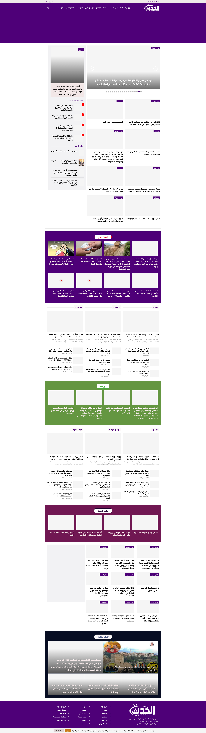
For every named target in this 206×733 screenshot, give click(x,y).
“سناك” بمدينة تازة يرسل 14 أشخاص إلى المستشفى (62, 116)
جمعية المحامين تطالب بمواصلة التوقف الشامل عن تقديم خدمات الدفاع (98, 351)
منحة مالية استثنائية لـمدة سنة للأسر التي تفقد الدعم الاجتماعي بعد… (137, 473)
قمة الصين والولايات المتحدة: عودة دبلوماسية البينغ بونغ (64, 161)
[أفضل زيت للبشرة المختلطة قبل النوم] (61, 522)
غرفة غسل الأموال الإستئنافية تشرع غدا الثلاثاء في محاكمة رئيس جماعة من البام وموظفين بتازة (146, 262)
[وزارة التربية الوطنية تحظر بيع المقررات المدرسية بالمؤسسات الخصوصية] (116, 473)
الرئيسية (128, 7)
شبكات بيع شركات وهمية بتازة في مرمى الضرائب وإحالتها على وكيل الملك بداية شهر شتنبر (124, 564)
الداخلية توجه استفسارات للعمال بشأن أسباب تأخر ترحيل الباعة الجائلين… (137, 351)
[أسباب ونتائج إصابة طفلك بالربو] (145, 522)
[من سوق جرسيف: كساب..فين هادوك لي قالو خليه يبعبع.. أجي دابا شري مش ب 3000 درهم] (117, 280)
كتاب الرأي (82, 713)
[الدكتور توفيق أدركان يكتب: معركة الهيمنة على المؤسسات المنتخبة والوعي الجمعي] (81, 172)
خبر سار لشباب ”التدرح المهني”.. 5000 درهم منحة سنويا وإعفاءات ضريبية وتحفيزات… (66, 335)
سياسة (115, 7)
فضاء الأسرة (82, 716)
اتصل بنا (158, 1)
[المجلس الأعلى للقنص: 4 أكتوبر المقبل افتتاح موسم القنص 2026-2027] (117, 397)
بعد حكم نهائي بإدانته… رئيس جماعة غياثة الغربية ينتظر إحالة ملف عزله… (60, 473)
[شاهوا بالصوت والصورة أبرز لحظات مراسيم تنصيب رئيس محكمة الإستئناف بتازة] (61, 280)
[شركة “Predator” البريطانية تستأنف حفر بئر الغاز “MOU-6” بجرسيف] (105, 176)
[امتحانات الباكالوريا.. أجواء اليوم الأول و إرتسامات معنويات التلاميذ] (145, 280)
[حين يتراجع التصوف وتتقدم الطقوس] (81, 153)
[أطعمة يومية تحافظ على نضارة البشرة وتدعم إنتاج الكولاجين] (89, 522)
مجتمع (98, 7)
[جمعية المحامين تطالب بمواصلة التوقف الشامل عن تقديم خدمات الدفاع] (116, 351)
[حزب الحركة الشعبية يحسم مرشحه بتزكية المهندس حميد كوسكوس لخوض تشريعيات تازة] (78, 484)
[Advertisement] (103, 28)
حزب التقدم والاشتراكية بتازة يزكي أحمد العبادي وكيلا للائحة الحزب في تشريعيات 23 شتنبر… (97, 619)
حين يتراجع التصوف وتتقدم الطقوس (64, 150)
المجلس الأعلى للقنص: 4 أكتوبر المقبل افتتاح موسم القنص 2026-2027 (118, 410)
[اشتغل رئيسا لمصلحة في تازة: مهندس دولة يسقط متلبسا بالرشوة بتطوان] (89, 248)
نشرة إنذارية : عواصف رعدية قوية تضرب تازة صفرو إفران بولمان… (123, 618)
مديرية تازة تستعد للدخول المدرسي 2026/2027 (62, 494)
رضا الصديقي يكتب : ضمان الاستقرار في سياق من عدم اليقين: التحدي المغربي (64, 182)
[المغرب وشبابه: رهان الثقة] (105, 109)
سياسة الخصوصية (59, 716)
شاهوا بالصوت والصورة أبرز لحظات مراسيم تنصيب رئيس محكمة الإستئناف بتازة (63, 293)
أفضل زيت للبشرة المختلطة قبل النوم (61, 533)
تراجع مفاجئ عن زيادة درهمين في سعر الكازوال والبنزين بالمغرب (64, 107)
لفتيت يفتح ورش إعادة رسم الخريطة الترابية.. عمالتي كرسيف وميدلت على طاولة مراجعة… (142, 335)
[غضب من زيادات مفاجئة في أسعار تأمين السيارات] (154, 493)
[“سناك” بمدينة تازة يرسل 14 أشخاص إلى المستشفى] (78, 117)
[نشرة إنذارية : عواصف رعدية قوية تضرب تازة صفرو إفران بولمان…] (122, 606)
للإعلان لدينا (151, 1)
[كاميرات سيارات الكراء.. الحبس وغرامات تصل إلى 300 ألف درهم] (78, 128)
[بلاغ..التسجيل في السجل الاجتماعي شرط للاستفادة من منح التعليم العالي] (116, 484)
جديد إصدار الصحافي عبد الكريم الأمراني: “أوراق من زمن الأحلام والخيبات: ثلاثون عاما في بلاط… (141, 688)
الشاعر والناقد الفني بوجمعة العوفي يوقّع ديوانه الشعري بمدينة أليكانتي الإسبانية (103, 688)
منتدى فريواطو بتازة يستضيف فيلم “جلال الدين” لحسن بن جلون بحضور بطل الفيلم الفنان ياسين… (67, 688)
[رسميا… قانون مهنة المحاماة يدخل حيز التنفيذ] (116, 362)
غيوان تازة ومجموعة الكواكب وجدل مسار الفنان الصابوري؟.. (135, 668)
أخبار (121, 7)
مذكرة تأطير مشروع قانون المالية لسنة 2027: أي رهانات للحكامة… (60, 359)
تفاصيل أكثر (58, 730)
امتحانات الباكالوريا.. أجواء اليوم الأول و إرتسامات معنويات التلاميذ (146, 293)
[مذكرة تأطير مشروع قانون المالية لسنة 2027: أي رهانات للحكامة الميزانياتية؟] (78, 360)
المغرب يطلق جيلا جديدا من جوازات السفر (138, 372)
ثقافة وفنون (70, 7)
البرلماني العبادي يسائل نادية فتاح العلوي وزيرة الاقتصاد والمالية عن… (98, 371)
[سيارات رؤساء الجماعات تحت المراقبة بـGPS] (142, 205)
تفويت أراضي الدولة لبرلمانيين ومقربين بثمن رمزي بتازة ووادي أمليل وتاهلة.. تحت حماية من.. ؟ (61, 261)
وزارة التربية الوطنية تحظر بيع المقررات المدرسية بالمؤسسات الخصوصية (98, 473)
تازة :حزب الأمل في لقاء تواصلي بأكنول (150, 589)
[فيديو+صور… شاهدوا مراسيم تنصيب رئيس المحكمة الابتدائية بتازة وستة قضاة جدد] (89, 280)
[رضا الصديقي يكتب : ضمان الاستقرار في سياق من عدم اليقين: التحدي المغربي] (81, 182)
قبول (68, 730)
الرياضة (104, 720)
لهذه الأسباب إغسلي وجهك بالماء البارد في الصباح (119, 533)
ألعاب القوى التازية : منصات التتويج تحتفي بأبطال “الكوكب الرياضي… (99, 495)
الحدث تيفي (103, 723)
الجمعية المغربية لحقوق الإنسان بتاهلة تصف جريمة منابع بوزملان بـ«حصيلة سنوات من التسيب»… (149, 564)
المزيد (62, 7)
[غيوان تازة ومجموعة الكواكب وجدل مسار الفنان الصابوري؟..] (130, 657)
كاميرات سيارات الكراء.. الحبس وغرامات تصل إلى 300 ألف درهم (64, 128)
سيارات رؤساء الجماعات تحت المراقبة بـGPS (143, 218)
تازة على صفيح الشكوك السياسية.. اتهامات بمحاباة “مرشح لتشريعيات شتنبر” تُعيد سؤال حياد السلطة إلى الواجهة (123, 82)
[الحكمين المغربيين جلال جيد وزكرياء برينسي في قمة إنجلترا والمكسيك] (61, 397)
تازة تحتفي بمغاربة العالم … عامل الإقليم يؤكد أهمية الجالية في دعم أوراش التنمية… (123, 591)
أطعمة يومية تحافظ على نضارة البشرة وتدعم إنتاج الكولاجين (90, 533)
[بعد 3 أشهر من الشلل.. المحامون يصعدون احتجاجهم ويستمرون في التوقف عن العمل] (142, 176)
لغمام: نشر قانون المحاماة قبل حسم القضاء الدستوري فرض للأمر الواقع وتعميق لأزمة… (142, 458)
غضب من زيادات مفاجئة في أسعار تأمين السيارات (136, 492)
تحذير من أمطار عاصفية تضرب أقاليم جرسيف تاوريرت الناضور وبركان (143, 153)
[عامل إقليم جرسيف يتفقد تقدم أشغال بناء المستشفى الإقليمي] (154, 484)
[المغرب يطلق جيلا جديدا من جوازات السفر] (154, 373)
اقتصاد (105, 7)
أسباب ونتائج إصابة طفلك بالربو (146, 532)
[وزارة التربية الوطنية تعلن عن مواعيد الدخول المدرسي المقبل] (78, 138)
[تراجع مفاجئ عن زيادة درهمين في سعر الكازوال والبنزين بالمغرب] (78, 107)
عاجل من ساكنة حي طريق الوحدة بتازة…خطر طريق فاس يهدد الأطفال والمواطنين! (98, 591)
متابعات (80, 7)
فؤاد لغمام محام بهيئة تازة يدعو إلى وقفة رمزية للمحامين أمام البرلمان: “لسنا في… (97, 564)
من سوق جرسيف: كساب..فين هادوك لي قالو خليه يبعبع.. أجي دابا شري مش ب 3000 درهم (117, 293)
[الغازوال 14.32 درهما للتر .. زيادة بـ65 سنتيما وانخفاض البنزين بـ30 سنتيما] (78, 351)
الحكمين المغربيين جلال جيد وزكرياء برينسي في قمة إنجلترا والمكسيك (62, 410)
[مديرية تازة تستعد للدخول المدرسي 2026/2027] (78, 495)
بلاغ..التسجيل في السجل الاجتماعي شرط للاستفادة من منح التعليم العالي (97, 484)
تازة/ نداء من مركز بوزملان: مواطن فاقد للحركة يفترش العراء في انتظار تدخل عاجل (144, 123)
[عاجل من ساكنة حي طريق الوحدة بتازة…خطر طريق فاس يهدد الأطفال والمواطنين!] (97, 578)
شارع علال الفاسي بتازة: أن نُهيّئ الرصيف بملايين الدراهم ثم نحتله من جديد (107, 220)
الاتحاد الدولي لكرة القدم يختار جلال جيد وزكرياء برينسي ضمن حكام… (138, 362)
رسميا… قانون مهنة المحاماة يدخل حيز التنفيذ (99, 361)
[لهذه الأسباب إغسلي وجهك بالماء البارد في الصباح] (117, 522)
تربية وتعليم (89, 7)
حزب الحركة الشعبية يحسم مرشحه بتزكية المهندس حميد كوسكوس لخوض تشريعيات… (59, 484)
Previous (155, 68)
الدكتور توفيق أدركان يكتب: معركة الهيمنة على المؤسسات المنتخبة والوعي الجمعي (65, 172)
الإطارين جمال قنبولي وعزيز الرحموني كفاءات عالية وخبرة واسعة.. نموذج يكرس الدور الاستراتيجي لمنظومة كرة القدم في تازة (89, 413)
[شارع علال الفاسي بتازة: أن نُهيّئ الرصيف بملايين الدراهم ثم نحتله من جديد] (105, 205)
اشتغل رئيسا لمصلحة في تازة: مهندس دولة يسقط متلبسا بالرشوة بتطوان (90, 261)
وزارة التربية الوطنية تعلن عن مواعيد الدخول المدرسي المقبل (62, 138)
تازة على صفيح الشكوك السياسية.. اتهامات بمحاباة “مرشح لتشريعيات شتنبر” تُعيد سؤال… (65, 458)
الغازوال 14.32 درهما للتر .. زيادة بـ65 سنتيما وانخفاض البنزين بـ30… (60, 349)
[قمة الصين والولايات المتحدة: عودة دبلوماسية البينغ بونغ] (81, 162)
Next (92, 68)
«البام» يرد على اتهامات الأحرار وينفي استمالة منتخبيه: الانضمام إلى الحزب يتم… (103, 335)
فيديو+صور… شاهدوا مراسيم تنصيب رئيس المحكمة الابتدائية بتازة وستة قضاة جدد (90, 293)
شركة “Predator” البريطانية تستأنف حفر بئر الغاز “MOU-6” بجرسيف (106, 190)
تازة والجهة (155, 101)
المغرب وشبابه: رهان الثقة (112, 122)
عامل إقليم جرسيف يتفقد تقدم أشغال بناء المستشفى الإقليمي (137, 483)
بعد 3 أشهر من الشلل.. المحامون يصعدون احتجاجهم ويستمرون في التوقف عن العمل (143, 190)
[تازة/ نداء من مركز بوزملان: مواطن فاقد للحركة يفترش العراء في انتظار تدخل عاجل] (142, 109)
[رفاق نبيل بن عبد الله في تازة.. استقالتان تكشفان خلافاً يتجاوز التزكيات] (148, 606)
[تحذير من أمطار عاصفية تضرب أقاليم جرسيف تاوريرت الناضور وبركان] (142, 139)
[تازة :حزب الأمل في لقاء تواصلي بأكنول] (148, 578)
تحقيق (81, 49)
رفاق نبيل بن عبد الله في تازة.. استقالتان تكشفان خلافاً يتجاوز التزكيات (149, 618)
